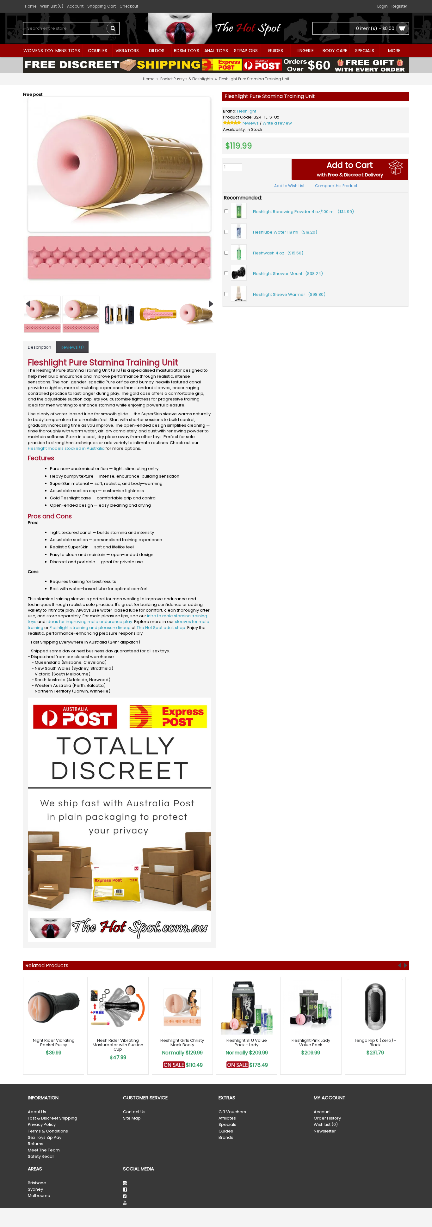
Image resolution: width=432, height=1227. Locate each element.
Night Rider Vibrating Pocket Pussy (54, 1042)
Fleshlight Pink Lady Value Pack (311, 1042)
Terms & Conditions (48, 1131)
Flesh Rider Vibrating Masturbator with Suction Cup (118, 1045)
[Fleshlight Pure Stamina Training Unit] (119, 188)
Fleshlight (246, 111)
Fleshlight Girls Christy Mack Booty (182, 1042)
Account (322, 1112)
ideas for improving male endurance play (89, 622)
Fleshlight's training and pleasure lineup (90, 628)
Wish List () (326, 1124)
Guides (226, 1131)
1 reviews (249, 123)
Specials (227, 1124)
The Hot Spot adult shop (161, 628)
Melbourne (39, 1196)
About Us (37, 1112)
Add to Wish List (289, 185)
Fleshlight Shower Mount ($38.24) (288, 274)
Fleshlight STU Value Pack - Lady (246, 1042)
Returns (35, 1144)
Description (39, 347)
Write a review (277, 123)
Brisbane (37, 1183)
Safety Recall (41, 1156)
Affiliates (227, 1118)
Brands (226, 1137)
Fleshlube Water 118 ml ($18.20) (285, 232)
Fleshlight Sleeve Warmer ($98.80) (289, 294)
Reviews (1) (72, 347)
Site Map (132, 1118)
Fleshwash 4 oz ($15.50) (278, 253)
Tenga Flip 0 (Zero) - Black (375, 1042)
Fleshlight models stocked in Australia (66, 448)
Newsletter (325, 1131)
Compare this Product (336, 185)
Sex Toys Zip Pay (44, 1137)
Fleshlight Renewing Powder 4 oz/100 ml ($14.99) (303, 212)
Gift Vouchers (232, 1112)
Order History (327, 1118)
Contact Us (134, 1112)
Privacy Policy (42, 1124)
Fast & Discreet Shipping (52, 1118)
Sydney (35, 1189)
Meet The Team (44, 1150)
